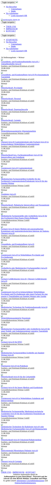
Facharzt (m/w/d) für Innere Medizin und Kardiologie (22, 387)
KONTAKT (11, 31)
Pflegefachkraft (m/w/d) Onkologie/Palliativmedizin (21, 440)
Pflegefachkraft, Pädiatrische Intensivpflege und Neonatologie (25, 205)
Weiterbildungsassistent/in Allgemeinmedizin (18, 131)
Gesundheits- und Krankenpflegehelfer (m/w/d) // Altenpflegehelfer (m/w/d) (20, 63)
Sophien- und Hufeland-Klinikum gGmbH (17, 66)
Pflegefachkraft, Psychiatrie (11, 88)
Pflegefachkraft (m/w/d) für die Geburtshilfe (18, 377)
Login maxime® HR (19, 16)
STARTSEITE (12, 40)
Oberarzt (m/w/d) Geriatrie (11, 461)
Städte (13, 11)
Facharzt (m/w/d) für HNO (11, 342)
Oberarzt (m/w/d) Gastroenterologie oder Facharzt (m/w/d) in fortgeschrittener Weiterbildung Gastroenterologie (25, 143)
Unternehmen (16, 9)
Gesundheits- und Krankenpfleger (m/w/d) (17, 244)
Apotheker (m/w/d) (8, 194)
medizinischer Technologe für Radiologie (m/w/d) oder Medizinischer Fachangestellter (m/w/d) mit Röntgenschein (24, 428)
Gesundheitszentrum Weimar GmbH (15, 133)
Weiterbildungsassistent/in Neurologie (15, 318)
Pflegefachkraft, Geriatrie (11, 120)
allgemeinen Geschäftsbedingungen (30, 481)
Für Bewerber (11, 7)
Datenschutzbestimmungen (25, 483)
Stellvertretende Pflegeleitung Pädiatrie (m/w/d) (19, 451)
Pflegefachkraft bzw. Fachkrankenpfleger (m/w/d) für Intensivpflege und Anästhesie (22, 156)
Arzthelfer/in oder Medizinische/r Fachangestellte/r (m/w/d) (24, 268)
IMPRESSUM (11, 29)
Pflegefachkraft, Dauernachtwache (14, 109)
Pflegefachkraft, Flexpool (11, 99)
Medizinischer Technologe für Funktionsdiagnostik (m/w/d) (24, 307)
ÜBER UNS (11, 26)
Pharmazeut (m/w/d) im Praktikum (14, 366)
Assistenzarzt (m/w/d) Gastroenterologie (16, 168)
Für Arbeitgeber (12, 13)
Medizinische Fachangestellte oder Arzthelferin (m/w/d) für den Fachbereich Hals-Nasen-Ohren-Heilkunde (24, 217)
